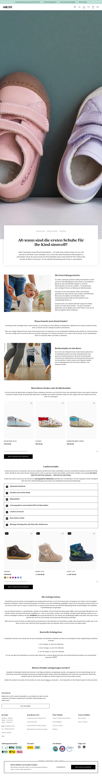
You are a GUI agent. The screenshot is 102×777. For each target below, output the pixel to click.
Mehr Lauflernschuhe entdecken (18, 587)
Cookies (61, 760)
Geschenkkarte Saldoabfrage (36, 725)
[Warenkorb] (93, 6)
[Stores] (75, 7)
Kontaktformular (9, 726)
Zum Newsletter (25, 706)
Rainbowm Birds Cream (75, 441)
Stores (55, 655)
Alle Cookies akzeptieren (83, 767)
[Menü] (97, 7)
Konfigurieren (61, 767)
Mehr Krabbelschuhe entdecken (18, 456)
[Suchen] (79, 7)
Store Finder (82, 718)
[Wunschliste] (88, 6)
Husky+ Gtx (71, 572)
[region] (51, 427)
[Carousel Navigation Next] (96, 451)
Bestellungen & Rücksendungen (37, 729)
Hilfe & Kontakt (6, 733)
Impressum (41, 760)
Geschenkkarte (32, 722)
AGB (56, 760)
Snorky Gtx (39, 572)
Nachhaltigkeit (57, 722)
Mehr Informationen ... (26, 769)
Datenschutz (49, 760)
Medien (55, 729)
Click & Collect (82, 722)
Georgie (7, 572)
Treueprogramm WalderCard (36, 718)
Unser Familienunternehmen (62, 718)
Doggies (38, 441)
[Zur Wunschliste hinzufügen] (31, 403)
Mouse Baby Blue (10, 441)
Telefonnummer (9, 729)
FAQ (3, 736)
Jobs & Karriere (58, 725)
